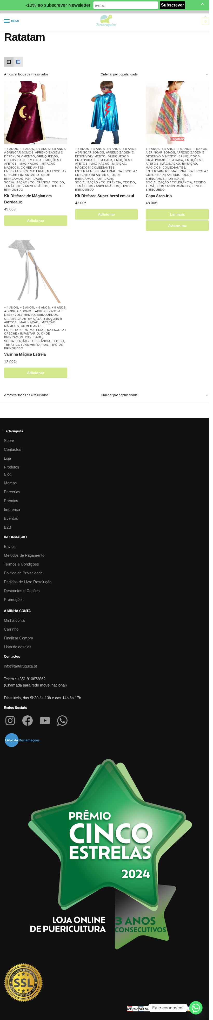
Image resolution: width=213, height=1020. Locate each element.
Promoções (14, 599)
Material (37, 171)
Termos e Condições (21, 564)
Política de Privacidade (23, 573)
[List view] (18, 62)
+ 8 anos (59, 148)
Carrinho (11, 629)
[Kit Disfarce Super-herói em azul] (106, 112)
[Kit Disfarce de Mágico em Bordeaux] (35, 112)
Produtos (11, 467)
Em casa (35, 160)
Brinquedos (47, 156)
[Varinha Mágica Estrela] (35, 271)
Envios (10, 546)
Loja (7, 458)
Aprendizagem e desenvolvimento (33, 313)
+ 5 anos (27, 148)
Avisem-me (177, 225)
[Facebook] (27, 720)
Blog (7, 474)
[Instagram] (10, 720)
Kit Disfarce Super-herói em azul (104, 196)
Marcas (10, 483)
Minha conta (14, 620)
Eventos (11, 518)
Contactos (12, 449)
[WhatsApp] (62, 720)
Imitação (48, 163)
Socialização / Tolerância (27, 182)
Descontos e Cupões (22, 590)
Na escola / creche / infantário (35, 173)
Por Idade (33, 178)
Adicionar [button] (35, 221)
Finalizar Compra (18, 638)
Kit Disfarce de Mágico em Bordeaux (28, 199)
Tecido (58, 182)
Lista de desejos (17, 647)
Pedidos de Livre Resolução (27, 582)
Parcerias (12, 492)
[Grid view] (9, 62)
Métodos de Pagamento (24, 555)
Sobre (9, 440)
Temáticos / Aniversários (26, 186)
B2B (7, 527)
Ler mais (177, 214)
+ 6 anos (43, 148)
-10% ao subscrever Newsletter (57, 5)
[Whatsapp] (196, 1007)
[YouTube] (45, 720)
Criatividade (15, 160)
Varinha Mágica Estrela (25, 354)
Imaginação (29, 163)
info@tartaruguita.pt (20, 666)
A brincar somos (19, 152)
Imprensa (12, 509)
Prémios (11, 500)
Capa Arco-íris (159, 196)
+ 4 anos (11, 148)
